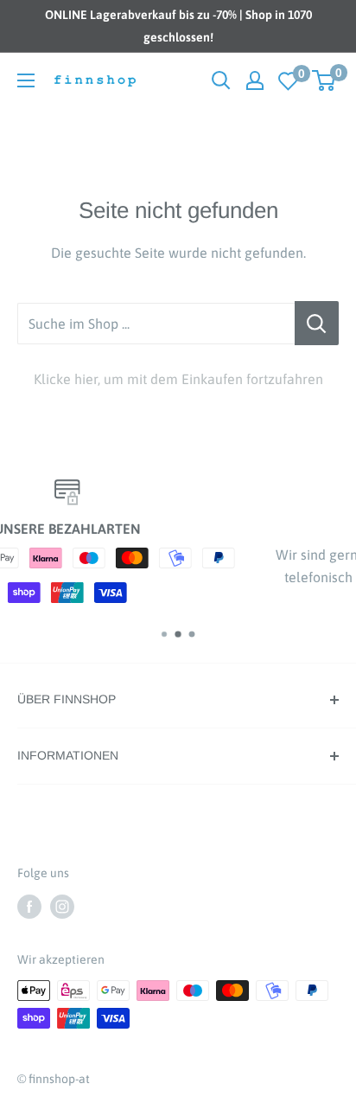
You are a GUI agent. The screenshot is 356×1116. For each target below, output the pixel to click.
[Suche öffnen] (221, 80)
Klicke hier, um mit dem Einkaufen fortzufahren (178, 379)
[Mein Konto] (255, 80)
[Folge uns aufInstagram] (62, 906)
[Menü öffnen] (26, 80)
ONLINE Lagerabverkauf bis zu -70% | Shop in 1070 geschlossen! (178, 26)
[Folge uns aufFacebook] (29, 906)
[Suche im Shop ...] (317, 323)
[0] (288, 81)
